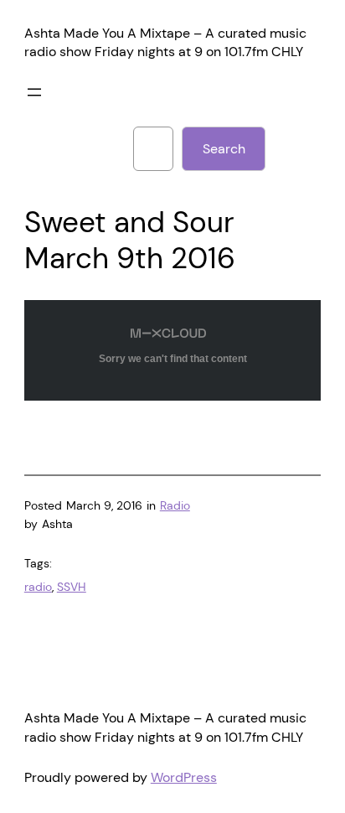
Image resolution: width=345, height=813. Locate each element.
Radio (175, 505)
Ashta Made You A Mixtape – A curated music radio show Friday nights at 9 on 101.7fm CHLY (165, 42)
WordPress (184, 777)
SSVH (71, 586)
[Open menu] (34, 92)
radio (38, 586)
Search (224, 149)
